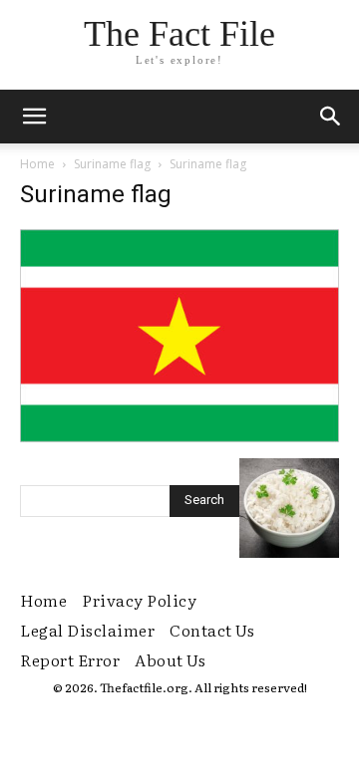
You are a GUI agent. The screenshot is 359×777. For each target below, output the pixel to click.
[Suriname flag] (179, 437)
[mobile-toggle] (34, 116)
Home (37, 163)
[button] (331, 116)
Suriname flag (112, 163)
